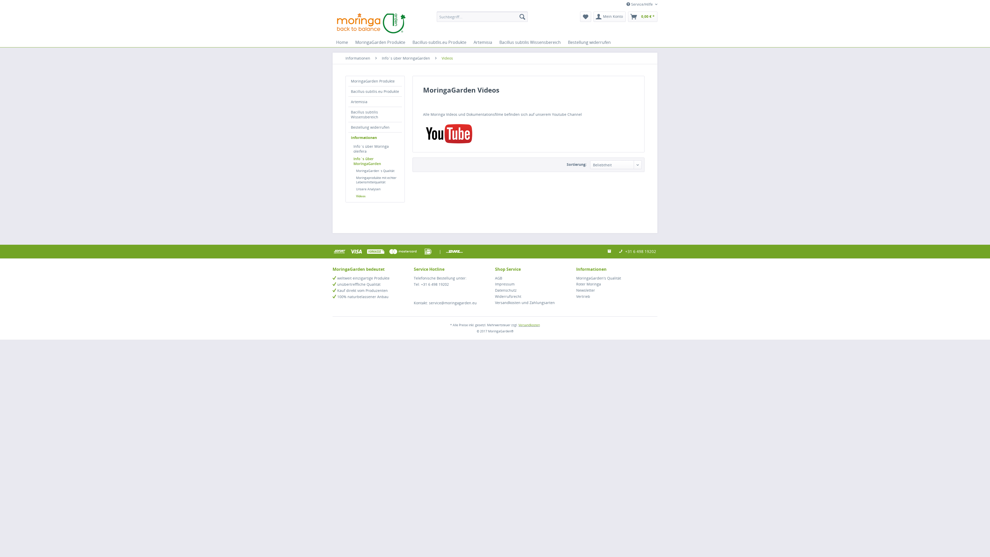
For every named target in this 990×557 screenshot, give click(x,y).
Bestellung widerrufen (370, 127)
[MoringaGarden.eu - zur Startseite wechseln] (371, 23)
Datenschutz (506, 290)
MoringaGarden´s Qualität (375, 171)
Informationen (364, 137)
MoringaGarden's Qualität (598, 278)
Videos (361, 196)
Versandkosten (529, 325)
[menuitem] (482, 17)
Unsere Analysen (368, 189)
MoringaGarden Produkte (373, 81)
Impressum (505, 284)
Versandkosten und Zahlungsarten (525, 302)
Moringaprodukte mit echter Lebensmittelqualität (376, 180)
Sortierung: (577, 164)
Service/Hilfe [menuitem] (642, 4)
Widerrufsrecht (508, 296)
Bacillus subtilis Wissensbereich (364, 114)
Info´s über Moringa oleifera (371, 149)
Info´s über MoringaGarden (367, 161)
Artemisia (359, 101)
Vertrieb (583, 296)
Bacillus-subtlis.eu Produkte (375, 91)
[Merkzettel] (585, 17)
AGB (498, 278)
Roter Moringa (588, 284)
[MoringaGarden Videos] (528, 133)
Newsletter (585, 290)
